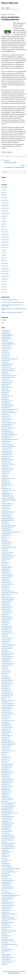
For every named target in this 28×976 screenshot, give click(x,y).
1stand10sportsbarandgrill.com (8, 500)
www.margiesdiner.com (6, 831)
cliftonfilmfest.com (5, 458)
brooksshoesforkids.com (7, 764)
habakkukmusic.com (6, 792)
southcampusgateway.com (7, 406)
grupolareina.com (5, 421)
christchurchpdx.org (6, 616)
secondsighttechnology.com (8, 512)
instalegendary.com (6, 374)
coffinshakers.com (5, 651)
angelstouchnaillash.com (7, 503)
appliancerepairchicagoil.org (8, 370)
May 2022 (3, 286)
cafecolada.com (5, 579)
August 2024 (4, 216)
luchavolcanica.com (6, 717)
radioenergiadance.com (6, 400)
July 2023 (3, 250)
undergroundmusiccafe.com (8, 961)
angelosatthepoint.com (6, 740)
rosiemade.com (5, 491)
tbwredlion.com (5, 900)
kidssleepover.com (5, 360)
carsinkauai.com (5, 915)
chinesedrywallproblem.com (7, 705)
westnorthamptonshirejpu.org (8, 412)
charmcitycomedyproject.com (8, 644)
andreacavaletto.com (6, 554)
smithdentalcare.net (6, 959)
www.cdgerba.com (5, 892)
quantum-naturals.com (6, 903)
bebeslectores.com (5, 429)
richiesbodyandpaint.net (7, 335)
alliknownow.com (5, 596)
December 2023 (5, 237)
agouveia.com (4, 942)
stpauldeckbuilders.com (7, 824)
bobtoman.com (5, 394)
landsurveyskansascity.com (7, 823)
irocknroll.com (4, 466)
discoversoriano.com (6, 580)
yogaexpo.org (4, 550)
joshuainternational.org (6, 797)
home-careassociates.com (7, 552)
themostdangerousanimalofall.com (9, 592)
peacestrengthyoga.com (7, 811)
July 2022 (3, 281)
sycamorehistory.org (6, 865)
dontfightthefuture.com (6, 453)
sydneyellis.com (5, 522)
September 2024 (5, 213)
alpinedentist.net (5, 399)
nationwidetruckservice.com (8, 720)
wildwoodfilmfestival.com (7, 411)
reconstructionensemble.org (8, 713)
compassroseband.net (6, 757)
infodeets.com (4, 340)
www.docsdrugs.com (6, 829)
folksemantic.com (5, 473)
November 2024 (5, 208)
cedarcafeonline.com (6, 345)
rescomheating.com (6, 954)
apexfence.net (4, 964)
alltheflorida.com (5, 912)
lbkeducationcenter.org (6, 542)
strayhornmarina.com (6, 606)
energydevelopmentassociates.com (9, 439)
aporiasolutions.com (6, 767)
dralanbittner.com (5, 481)
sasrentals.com (5, 510)
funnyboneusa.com (6, 710)
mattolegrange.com (6, 678)
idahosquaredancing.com (7, 469)
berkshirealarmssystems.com (8, 478)
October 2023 (4, 242)
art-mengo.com (5, 670)
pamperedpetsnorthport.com (8, 490)
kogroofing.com (5, 397)
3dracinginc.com (5, 589)
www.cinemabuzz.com (6, 860)
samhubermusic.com (6, 962)
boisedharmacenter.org (6, 557)
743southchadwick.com (7, 448)
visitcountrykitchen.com (7, 683)
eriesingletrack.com (6, 488)
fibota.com (4, 890)
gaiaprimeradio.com (6, 671)
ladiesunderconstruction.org (8, 427)
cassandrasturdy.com (6, 574)
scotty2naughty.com (6, 641)
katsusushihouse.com (6, 629)
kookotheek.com (5, 402)
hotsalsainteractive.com (7, 342)
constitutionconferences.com (8, 750)
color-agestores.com (6, 559)
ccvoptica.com (4, 850)
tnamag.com (4, 762)
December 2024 (5, 205)
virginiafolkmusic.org (6, 533)
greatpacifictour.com (6, 723)
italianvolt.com (4, 476)
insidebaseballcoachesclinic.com (9, 914)
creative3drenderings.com (7, 779)
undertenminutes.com (6, 348)
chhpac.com (4, 947)
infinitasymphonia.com (6, 626)
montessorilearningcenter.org (8, 905)
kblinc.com (3, 486)
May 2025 (3, 192)
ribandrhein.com (5, 537)
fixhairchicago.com (5, 747)
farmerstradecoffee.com (7, 781)
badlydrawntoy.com (6, 789)
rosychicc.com (4, 564)
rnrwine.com (4, 937)
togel (2, 322)
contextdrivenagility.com (7, 648)
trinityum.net (4, 877)
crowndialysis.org (5, 523)
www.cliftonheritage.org (7, 840)
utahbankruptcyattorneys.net (8, 464)
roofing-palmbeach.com (7, 451)
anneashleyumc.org (6, 821)
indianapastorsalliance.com (7, 742)
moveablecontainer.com (7, 419)
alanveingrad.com (5, 686)
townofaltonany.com (6, 697)
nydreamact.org (5, 379)
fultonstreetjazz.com (6, 416)
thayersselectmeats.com (7, 766)
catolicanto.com (5, 540)
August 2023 (4, 247)
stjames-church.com (6, 639)
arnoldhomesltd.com (6, 454)
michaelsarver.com (5, 513)
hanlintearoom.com (6, 925)
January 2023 (4, 265)
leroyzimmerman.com (6, 932)
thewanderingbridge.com (7, 656)
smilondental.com (5, 506)
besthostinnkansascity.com (7, 957)
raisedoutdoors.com (6, 461)
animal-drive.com (5, 761)
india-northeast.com (6, 449)
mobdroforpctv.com (6, 572)
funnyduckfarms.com (6, 927)
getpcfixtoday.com (5, 384)
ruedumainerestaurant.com (7, 633)
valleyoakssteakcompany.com (8, 744)
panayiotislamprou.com (7, 404)
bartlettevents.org (5, 417)
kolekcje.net (4, 538)
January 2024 (4, 234)
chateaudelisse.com (6, 407)
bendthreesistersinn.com (7, 707)
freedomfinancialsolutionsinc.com (9, 813)
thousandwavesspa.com (7, 727)
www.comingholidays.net (7, 584)
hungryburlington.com (6, 661)
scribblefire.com (5, 549)
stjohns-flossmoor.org (6, 708)
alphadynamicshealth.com (7, 922)
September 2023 (5, 244)
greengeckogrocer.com (6, 515)
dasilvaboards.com (5, 602)
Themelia (17, 973)
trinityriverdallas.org (6, 543)
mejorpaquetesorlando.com (7, 498)
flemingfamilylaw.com (6, 935)
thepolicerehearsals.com (7, 594)
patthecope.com (5, 752)
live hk (2, 180)
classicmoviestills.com (6, 577)
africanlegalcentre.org (6, 628)
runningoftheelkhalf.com (7, 808)
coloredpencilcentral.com (7, 456)
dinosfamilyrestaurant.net (7, 432)
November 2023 (5, 239)
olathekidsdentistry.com (7, 495)
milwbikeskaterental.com (7, 693)
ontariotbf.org (4, 372)
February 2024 (4, 231)
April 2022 (3, 289)
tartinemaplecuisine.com (7, 665)
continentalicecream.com (7, 611)
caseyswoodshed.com (6, 745)
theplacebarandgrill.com (7, 735)
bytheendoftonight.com (6, 567)
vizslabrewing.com (5, 480)
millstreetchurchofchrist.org (7, 917)
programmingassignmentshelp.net (9, 358)
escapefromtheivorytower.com (8, 446)
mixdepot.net (4, 861)
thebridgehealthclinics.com (7, 772)
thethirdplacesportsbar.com (7, 880)
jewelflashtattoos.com (6, 382)
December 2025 (5, 187)
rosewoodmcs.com (5, 863)
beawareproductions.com (7, 646)
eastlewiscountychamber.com (8, 597)
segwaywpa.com (5, 769)
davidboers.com (5, 784)
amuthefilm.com (5, 621)
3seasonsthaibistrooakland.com (9, 547)
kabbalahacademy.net (6, 505)
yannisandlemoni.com (6, 483)
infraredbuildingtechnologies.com (9, 434)
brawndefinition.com (6, 609)
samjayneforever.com (6, 909)
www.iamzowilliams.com (7, 870)
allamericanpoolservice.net (7, 527)
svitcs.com (3, 754)
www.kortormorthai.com (7, 818)
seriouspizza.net (5, 755)
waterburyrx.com (5, 737)
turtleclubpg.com (5, 722)
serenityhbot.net (5, 796)
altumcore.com (5, 759)
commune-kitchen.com (6, 619)
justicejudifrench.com (6, 654)
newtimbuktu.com (5, 353)
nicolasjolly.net (4, 624)
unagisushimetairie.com (7, 380)
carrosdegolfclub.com (6, 438)
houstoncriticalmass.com (7, 591)
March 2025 (4, 197)
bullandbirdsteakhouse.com (7, 836)
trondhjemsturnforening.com (8, 897)
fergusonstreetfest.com (6, 907)
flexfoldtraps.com (5, 814)
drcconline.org (4, 734)
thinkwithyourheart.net (6, 463)
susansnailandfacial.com (7, 799)
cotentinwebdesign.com (7, 424)
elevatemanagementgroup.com (8, 930)
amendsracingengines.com (7, 816)
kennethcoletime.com (6, 660)
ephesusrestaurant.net (6, 882)
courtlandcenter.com (6, 728)
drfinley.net (4, 934)
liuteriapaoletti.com (5, 702)
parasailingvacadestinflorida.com (9, 919)
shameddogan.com (6, 776)
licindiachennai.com (6, 337)
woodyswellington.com (6, 883)
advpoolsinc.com (5, 739)
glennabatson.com (5, 604)
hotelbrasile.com (5, 414)
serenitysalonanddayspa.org (8, 343)
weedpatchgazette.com (6, 485)
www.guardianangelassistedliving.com (10, 895)
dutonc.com (4, 675)
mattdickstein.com (5, 787)
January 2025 (4, 203)
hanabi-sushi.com (5, 855)
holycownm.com (5, 718)
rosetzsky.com (4, 634)
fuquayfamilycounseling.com (8, 940)
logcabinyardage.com (6, 782)
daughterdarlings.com (6, 338)
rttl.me (3, 952)
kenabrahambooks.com (7, 618)
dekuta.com (4, 858)
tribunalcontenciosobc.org (7, 599)
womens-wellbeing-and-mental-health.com (11, 532)
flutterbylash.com (5, 924)
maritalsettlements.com (7, 692)
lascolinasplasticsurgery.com (8, 838)
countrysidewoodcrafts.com (8, 369)
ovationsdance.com (6, 535)
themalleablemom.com (6, 658)
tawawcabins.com (5, 471)
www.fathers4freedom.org (7, 804)
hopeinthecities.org (5, 569)
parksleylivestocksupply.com (8, 555)
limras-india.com (5, 332)
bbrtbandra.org (5, 385)
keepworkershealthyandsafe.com (9, 375)
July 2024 (3, 218)
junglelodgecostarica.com (7, 680)
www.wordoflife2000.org (7, 468)
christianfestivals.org (6, 681)
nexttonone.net (5, 794)
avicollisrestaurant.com (6, 732)
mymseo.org (4, 945)
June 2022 (3, 284)
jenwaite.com (4, 929)
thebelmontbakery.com (6, 365)
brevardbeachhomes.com (7, 444)
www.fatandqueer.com (6, 819)
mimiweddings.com (6, 956)
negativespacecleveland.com (8, 700)
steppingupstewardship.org (7, 848)
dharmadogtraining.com (7, 949)
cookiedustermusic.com (7, 712)
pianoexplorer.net (5, 873)
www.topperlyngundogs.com (8, 806)
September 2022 (5, 276)
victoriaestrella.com (6, 725)
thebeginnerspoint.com (6, 582)
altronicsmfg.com (5, 355)
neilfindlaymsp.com (6, 730)
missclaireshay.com (6, 330)
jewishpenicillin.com (6, 528)
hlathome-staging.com (6, 517)
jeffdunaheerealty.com (6, 809)
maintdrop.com (5, 392)
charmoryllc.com (5, 587)
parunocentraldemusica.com (8, 893)
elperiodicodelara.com (6, 333)
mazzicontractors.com (6, 878)
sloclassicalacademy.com (7, 601)
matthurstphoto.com (6, 910)
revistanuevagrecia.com (7, 638)
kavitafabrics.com (5, 715)
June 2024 (3, 221)
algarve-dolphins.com (6, 685)
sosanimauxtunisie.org (6, 395)
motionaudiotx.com (6, 951)
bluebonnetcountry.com (7, 387)
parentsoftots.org (5, 777)
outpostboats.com (5, 565)
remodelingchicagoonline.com (8, 843)
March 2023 (4, 260)
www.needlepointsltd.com (7, 835)
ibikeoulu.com (4, 649)
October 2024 (4, 210)
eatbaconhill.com (5, 357)
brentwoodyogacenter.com (7, 845)
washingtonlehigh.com (6, 851)
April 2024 (3, 226)
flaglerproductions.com (6, 607)
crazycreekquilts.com (6, 612)
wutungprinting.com (6, 690)
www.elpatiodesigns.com (7, 887)
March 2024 (4, 229)
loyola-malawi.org (5, 562)
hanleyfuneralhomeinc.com (7, 496)
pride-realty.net (4, 920)
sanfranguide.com (5, 586)
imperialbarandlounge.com (7, 459)
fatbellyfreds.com (5, 885)
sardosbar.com (5, 475)
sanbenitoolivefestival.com (7, 575)
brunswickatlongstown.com (7, 663)
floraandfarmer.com (6, 441)
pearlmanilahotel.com (6, 390)
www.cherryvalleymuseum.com (8, 422)
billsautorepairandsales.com (8, 902)
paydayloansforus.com (6, 364)
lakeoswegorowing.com (7, 939)
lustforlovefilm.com (5, 623)
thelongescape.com (6, 676)
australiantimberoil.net (6, 431)
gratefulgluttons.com (6, 570)
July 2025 (3, 189)
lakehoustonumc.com (6, 791)
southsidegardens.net (6, 875)
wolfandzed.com (5, 856)
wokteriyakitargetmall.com (7, 518)
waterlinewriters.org (6, 774)
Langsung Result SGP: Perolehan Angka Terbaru (12, 302)
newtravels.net (4, 362)
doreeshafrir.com (5, 643)
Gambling (9, 152)
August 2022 (4, 279)
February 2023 (4, 263)
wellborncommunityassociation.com (9, 409)
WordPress (10, 973)
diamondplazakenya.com (7, 898)
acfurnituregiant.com (6, 347)
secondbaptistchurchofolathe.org (9, 944)
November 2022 (5, 271)
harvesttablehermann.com (7, 436)
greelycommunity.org (6, 631)
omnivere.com (4, 350)
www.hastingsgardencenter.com (9, 871)
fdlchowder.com (5, 833)
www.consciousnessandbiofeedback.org (10, 868)
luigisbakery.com (5, 853)
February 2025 (4, 200)
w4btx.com (4, 501)
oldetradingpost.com (6, 426)
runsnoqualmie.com (6, 828)
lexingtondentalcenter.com (7, 520)
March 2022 (4, 292)
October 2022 (4, 273)
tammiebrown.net (5, 673)
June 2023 (3, 252)
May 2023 (3, 255)
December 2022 (5, 268)
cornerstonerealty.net (6, 866)
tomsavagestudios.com (6, 530)
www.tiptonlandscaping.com (8, 846)
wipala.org (3, 560)
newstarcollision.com (6, 508)
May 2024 (3, 224)
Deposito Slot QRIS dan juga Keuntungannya (11, 312)
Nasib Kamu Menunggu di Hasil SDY (9, 299)
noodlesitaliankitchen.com (7, 377)
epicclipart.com (5, 389)
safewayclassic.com (6, 367)
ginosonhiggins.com (6, 688)
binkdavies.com (5, 614)
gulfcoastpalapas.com (6, 771)
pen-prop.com (4, 801)
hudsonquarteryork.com (7, 888)
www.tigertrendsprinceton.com (8, 802)
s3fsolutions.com (5, 443)
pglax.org (3, 698)
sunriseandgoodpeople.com (7, 703)
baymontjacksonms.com (7, 695)
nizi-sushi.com (4, 668)
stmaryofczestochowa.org (7, 653)
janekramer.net (4, 666)
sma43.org (4, 841)
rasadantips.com (5, 352)
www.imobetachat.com (6, 786)
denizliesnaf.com (5, 749)
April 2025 (3, 195)
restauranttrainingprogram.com (8, 525)
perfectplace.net (5, 545)
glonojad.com (4, 636)
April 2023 (3, 258)
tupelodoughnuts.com (6, 493)
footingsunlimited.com (6, 826)
